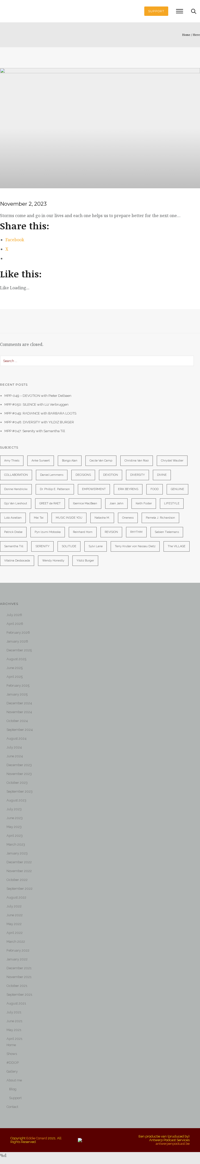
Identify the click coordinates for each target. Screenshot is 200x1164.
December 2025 (19, 650)
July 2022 (14, 906)
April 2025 (15, 677)
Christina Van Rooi (136, 460)
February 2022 (18, 950)
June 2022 (15, 915)
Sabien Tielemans (167, 532)
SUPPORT (156, 11)
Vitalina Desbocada (17, 560)
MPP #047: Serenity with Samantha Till (34, 431)
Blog (12, 1089)
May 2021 (14, 1030)
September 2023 (20, 791)
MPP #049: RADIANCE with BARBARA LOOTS (40, 413)
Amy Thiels (11, 460)
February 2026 (18, 632)
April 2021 (14, 1039)
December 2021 (19, 968)
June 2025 (15, 668)
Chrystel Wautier (172, 460)
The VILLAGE (176, 546)
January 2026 (17, 641)
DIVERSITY (137, 475)
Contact (12, 1107)
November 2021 (19, 977)
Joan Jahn (116, 503)
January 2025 (17, 694)
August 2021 (16, 1003)
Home (186, 35)
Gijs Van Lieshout (15, 503)
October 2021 (17, 986)
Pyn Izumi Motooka (48, 532)
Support (15, 1098)
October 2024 (17, 721)
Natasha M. (102, 517)
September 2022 (20, 889)
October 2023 (17, 783)
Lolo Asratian (13, 517)
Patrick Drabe (13, 532)
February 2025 (18, 685)
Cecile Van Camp (101, 460)
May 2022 (14, 924)
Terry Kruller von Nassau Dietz (135, 546)
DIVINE (162, 475)
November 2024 (19, 712)
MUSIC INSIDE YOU (69, 517)
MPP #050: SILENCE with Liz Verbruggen (36, 404)
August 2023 (16, 800)
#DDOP (13, 1063)
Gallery (12, 1071)
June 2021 (14, 1021)
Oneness (128, 517)
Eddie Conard (36, 1138)
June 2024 (15, 756)
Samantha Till (13, 546)
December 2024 (19, 703)
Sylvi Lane (96, 546)
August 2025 (16, 659)
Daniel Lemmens (51, 475)
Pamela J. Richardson (160, 517)
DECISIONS (83, 475)
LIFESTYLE (171, 503)
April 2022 (15, 933)
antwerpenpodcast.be (173, 1144)
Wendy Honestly (53, 560)
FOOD (155, 489)
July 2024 (14, 747)
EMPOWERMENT (94, 489)
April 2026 (15, 624)
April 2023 (15, 836)
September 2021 (19, 994)
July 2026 (14, 615)
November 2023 (19, 774)
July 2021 (14, 1012)
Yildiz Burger (85, 560)
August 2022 (16, 897)
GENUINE (177, 489)
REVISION (111, 532)
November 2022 (19, 871)
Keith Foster (144, 503)
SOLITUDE (69, 546)
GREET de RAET (50, 503)
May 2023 (14, 827)
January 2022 (17, 959)
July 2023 (14, 809)
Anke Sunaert (41, 460)
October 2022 (17, 880)
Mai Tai (38, 517)
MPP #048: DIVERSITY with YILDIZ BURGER (39, 422)
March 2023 (16, 844)
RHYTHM (136, 532)
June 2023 (15, 818)
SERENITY (42, 546)
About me (14, 1080)
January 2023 (17, 853)
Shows (12, 1054)
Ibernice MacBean (85, 503)
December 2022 (19, 862)
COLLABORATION (16, 475)
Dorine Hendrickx (16, 489)
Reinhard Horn (82, 532)
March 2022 (16, 942)
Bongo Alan (69, 460)
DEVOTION (110, 475)
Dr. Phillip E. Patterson (55, 489)
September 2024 (20, 730)
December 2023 (19, 765)
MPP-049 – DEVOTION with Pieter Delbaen (37, 396)
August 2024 (17, 738)
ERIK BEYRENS (128, 489)
